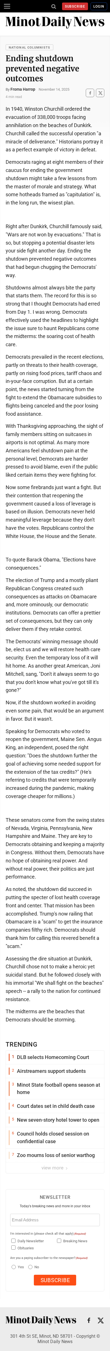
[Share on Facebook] (90, 93)
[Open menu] (7, 6)
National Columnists (29, 47)
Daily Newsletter (30, 1241)
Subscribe (75, 6)
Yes (20, 1267)
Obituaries (25, 1248)
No (36, 1267)
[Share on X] (100, 93)
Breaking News (75, 1241)
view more (53, 1168)
